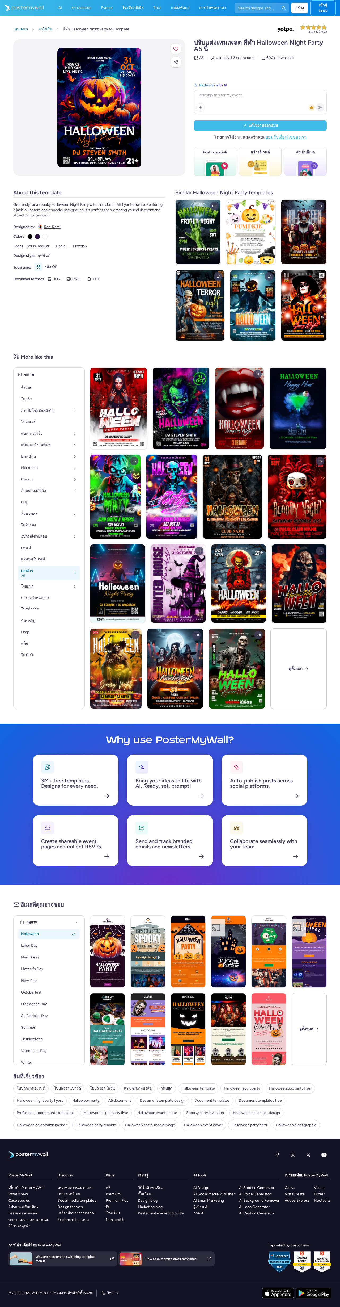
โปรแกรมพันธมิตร (23, 1207)
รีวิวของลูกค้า (19, 1226)
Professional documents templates (46, 1113)
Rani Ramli (52, 227)
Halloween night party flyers (40, 1100)
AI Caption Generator (256, 1213)
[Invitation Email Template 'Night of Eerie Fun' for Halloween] (107, 951)
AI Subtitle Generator (256, 1187)
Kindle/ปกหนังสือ (138, 1088)
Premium (113, 1194)
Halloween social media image (150, 1125)
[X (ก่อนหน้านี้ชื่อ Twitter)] (308, 1154)
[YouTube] (324, 1154)
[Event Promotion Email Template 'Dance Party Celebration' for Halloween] (268, 1029)
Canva (290, 1187)
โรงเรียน (113, 1213)
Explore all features (73, 1219)
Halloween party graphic (96, 1125)
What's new (18, 1194)
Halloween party (85, 1100)
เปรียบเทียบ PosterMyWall (306, 1175)
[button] (176, 49)
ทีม (108, 1207)
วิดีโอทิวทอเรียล (151, 1187)
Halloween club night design (256, 1113)
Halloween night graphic (296, 1125)
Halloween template (198, 1088)
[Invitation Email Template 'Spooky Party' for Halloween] (188, 951)
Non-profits (115, 1219)
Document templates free (260, 1100)
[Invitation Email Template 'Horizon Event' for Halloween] (268, 951)
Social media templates (77, 1200)
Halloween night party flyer (106, 1113)
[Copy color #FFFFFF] (45, 236)
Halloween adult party (242, 1088)
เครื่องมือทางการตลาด (76, 1213)
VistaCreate (295, 1194)
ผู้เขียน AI (201, 1207)
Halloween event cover (203, 1125)
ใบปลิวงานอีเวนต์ (31, 1088)
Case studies (19, 1200)
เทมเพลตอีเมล (69, 1194)
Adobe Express (297, 1200)
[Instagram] (293, 1154)
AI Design (201, 1187)
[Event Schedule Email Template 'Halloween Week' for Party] (188, 1029)
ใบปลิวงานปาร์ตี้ (67, 1088)
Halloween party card (249, 1125)
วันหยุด (166, 1088)
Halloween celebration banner (42, 1125)
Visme (319, 1187)
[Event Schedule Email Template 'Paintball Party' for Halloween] (228, 1029)
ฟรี (108, 1187)
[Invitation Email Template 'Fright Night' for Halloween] (147, 951)
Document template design (162, 1100)
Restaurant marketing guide (161, 1213)
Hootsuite (322, 1200)
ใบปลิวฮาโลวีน (102, 1088)
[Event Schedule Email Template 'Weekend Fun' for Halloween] (147, 1029)
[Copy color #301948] (37, 236)
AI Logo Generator (254, 1207)
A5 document (119, 1100)
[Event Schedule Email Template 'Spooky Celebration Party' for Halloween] (107, 1029)
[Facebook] (277, 1154)
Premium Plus (117, 1200)
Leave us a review (23, 1213)
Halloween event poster (157, 1113)
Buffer (319, 1194)
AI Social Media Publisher (214, 1194)
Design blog (148, 1200)
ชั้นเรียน (144, 1194)
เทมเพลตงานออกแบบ (75, 1187)
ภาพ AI (199, 1213)
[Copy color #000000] (30, 236)
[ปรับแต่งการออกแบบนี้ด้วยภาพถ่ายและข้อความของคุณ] (99, 107)
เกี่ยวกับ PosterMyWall (26, 1187)
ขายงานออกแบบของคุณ (28, 1219)
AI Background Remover (259, 1200)
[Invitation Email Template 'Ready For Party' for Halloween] (228, 951)
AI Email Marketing (208, 1200)
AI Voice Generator (255, 1194)
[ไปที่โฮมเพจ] (22, 8)
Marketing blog (150, 1207)
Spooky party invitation (205, 1113)
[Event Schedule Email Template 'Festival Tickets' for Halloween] (309, 951)
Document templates (212, 1100)
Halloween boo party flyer (290, 1088)
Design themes (70, 1207)
